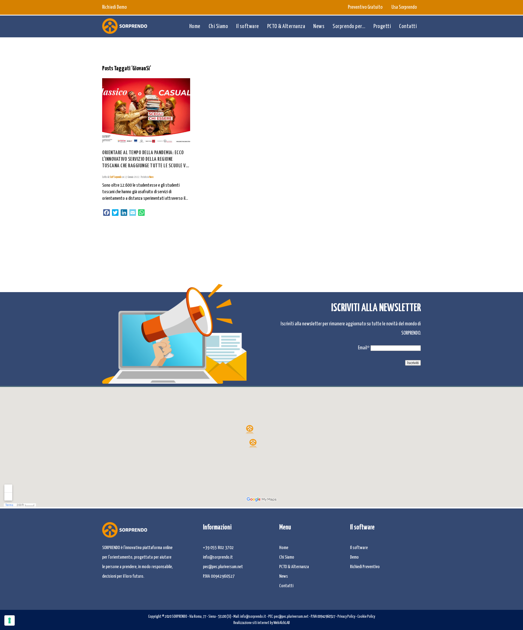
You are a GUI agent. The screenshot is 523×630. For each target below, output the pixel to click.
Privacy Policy (346, 617)
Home (194, 26)
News (318, 26)
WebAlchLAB (281, 623)
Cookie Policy (366, 617)
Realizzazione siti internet (251, 623)
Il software (247, 26)
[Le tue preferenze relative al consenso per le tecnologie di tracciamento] (9, 620)
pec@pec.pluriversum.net (223, 567)
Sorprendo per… (349, 26)
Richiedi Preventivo (365, 567)
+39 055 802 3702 (218, 548)
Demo (354, 557)
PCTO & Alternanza (286, 26)
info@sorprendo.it (218, 557)
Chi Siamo (218, 26)
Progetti (382, 26)
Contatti (408, 26)
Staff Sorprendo (115, 177)
